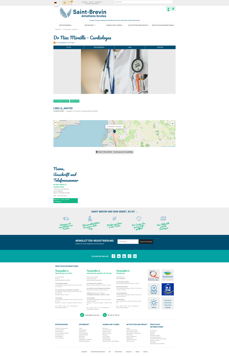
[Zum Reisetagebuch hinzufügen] (54, 43)
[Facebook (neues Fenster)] (113, 256)
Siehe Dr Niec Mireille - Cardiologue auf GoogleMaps (115, 152)
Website (62, 201)
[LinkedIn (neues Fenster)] (119, 256)
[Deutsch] (57, 3)
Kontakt (160, 47)
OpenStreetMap (171, 146)
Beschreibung (99, 47)
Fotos (68, 47)
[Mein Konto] (173, 8)
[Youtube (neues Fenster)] (124, 256)
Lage (129, 47)
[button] (168, 8)
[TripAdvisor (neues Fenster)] (135, 256)
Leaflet (164, 146)
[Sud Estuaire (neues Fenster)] (168, 275)
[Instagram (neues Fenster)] (129, 256)
